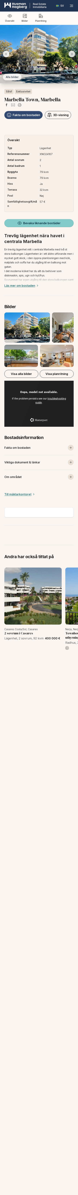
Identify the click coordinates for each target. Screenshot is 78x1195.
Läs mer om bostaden (19, 285)
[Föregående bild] (6, 54)
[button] (39, 339)
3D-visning (61, 115)
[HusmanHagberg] (25, 6)
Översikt (9, 20)
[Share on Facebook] (6, 105)
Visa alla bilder (21, 374)
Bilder (25, 20)
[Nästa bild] (72, 54)
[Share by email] (13, 105)
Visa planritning (57, 374)
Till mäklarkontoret (17, 494)
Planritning (40, 20)
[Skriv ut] (19, 105)
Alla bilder (12, 77)
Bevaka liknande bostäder (42, 223)
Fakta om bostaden (26, 115)
